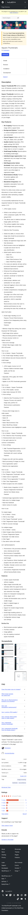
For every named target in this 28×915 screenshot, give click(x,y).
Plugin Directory (6, 7)
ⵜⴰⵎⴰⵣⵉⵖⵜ (8, 891)
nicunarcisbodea (9, 753)
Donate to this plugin (7, 839)
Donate (18, 868)
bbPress (5, 881)
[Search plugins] (18, 17)
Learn (3, 862)
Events (17, 865)
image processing (21, 779)
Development (7, 72)
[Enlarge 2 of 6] (11, 652)
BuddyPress (6, 884)
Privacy (4, 857)
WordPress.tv (6, 871)
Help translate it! (14, 12)
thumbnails (15, 782)
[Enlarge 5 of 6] (24, 659)
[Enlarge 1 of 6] (11, 646)
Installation (6, 68)
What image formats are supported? (7, 694)
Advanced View (6, 787)
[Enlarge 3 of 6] (11, 658)
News (3, 852)
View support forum (7, 825)
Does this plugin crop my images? (11, 689)
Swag (17, 871)
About (3, 849)
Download (5, 54)
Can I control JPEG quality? (9, 712)
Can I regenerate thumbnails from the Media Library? (10, 729)
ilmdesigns (6, 50)
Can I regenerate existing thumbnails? (7, 723)
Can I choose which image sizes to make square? (9, 717)
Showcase (18, 849)
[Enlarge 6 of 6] (24, 673)
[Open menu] (25, 2)
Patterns (17, 857)
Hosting (4, 855)
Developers (5, 868)
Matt (4, 878)
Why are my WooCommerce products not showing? (10, 700)
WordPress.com (7, 876)
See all (24, 814)
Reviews (5, 64)
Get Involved (18, 862)
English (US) (23, 776)
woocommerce (22, 782)
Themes (17, 852)
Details (5, 60)
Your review (5, 814)
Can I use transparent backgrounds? (9, 706)
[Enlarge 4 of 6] (24, 646)
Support (5, 77)
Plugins (17, 855)
